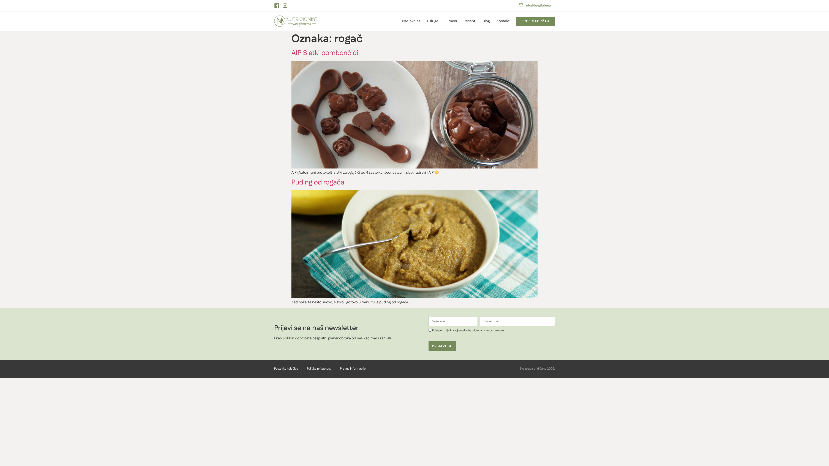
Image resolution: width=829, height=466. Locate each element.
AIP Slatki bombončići (324, 53)
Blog (486, 21)
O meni (451, 21)
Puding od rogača (317, 182)
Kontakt (503, 21)
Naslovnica (411, 21)
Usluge (432, 21)
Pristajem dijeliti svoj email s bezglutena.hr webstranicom (468, 330)
